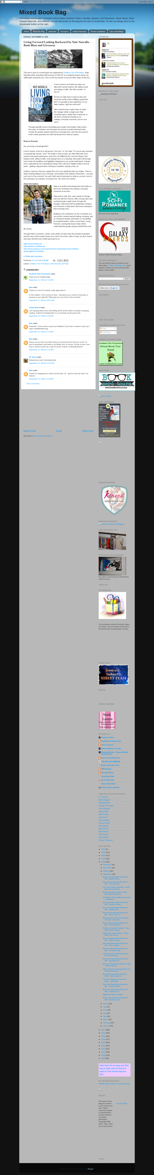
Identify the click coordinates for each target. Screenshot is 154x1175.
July (105, 1007)
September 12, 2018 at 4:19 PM (41, 379)
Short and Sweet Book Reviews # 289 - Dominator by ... (115, 960)
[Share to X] (63, 260)
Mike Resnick (104, 829)
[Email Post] (54, 260)
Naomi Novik (103, 831)
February (107, 1023)
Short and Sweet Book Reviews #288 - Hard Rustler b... (115, 975)
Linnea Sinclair (104, 823)
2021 (103, 852)
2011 (103, 1049)
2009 (103, 1055)
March (106, 1019)
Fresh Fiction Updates (110, 787)
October (106, 871)
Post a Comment (33, 384)
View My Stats (121, 1103)
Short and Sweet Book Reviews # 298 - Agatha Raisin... (115, 878)
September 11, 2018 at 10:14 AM (41, 300)
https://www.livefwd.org (33, 244)
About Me (52, 31)
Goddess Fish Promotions (74, 73)
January (106, 1026)
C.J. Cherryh (103, 797)
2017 (103, 1030)
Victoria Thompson (106, 840)
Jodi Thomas (104, 814)
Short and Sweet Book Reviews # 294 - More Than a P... (115, 914)
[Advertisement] (58, 409)
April (105, 1016)
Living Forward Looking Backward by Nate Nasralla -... (115, 954)
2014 (103, 1039)
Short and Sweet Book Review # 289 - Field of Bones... (117, 965)
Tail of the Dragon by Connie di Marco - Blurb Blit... (114, 980)
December (107, 865)
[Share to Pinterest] (67, 260)
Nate (31, 287)
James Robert (34, 307)
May (105, 1013)
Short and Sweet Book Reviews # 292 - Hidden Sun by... (115, 939)
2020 (103, 855)
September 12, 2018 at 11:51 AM (41, 363)
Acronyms (64, 31)
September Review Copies (113, 994)
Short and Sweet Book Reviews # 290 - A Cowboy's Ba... (115, 949)
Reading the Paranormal (111, 741)
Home (26, 31)
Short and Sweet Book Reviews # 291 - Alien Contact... (115, 944)
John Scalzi (103, 817)
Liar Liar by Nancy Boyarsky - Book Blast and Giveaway (116, 888)
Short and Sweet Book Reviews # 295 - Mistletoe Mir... (115, 908)
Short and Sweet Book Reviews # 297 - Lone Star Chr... (115, 883)
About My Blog (39, 31)
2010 (103, 1052)
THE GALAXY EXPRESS (110, 762)
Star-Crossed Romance (110, 758)
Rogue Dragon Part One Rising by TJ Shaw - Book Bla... (116, 919)
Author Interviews (80, 31)
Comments (106, 332)
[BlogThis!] (60, 260)
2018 (103, 862)
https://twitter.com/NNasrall (34, 246)
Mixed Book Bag (42, 12)
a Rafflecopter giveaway (33, 256)
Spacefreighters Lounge (111, 748)
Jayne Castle (104, 811)
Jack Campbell (104, 808)
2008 (103, 1058)
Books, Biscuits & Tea (110, 765)
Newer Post (29, 431)
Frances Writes (107, 773)
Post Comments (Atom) (43, 436)
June (105, 1010)
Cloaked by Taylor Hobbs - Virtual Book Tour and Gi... (115, 934)
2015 (103, 1036)
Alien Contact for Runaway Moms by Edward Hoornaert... (116, 970)
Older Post (87, 431)
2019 (103, 859)
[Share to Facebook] (65, 260)
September (107, 874)
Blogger (90, 1169)
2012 (103, 1046)
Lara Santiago (104, 820)
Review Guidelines (98, 31)
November (107, 868)
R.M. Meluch (103, 834)
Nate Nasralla (55, 264)
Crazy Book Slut (107, 776)
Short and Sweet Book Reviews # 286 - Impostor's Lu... (115, 990)
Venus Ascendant (108, 784)
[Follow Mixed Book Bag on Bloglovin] (109, 289)
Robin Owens (104, 837)
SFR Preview (106, 769)
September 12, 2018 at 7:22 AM (41, 332)
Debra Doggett (104, 800)
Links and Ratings (116, 31)
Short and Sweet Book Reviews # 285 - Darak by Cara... (115, 999)
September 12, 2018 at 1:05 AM (41, 316)
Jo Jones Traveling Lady (116, 265)
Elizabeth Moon (104, 803)
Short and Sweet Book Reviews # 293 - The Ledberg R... (115, 924)
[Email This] (58, 260)
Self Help (65, 264)
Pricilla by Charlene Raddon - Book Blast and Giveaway (116, 929)
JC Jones (33, 357)
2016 (103, 1033)
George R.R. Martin (106, 806)
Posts (104, 328)
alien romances (107, 745)
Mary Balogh (103, 826)
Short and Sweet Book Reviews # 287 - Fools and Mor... (115, 985)
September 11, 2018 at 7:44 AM (41, 280)
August (106, 1004)
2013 (103, 1042)
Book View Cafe (107, 780)
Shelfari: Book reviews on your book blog (114, 1084)
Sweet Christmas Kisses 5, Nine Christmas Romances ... (115, 893)
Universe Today (107, 737)
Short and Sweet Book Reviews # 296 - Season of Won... (115, 903)
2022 (103, 849)
